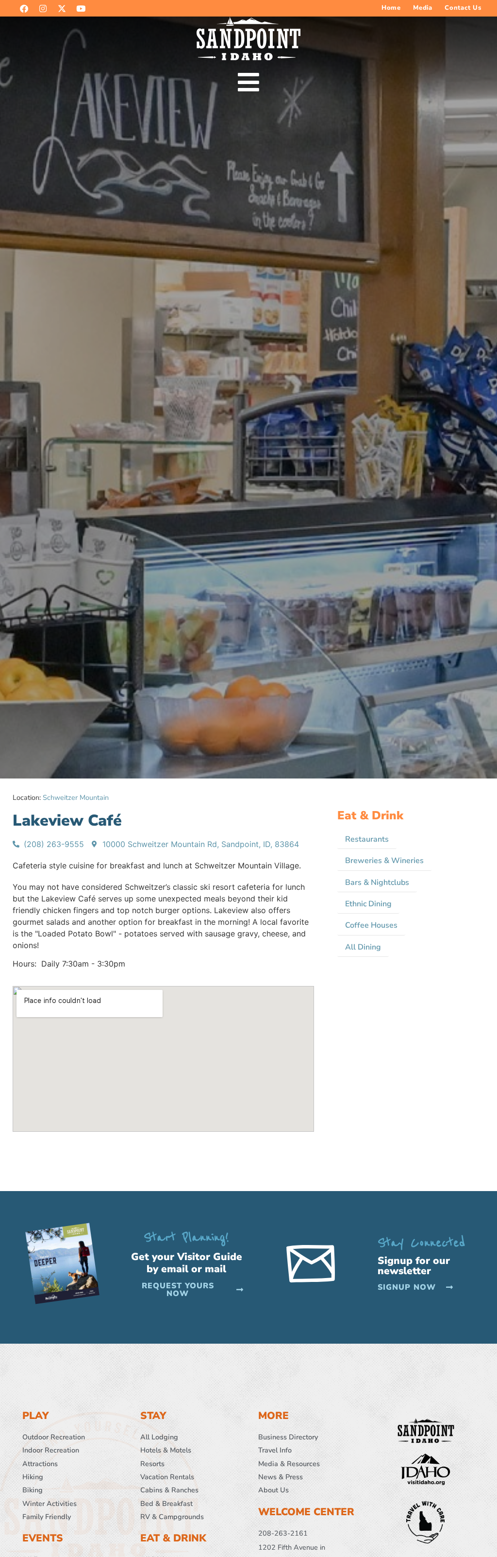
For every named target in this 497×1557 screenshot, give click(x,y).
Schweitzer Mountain (76, 797)
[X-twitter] (61, 8)
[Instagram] (42, 8)
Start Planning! (186, 1237)
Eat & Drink (370, 815)
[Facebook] (24, 8)
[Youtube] (80, 8)
